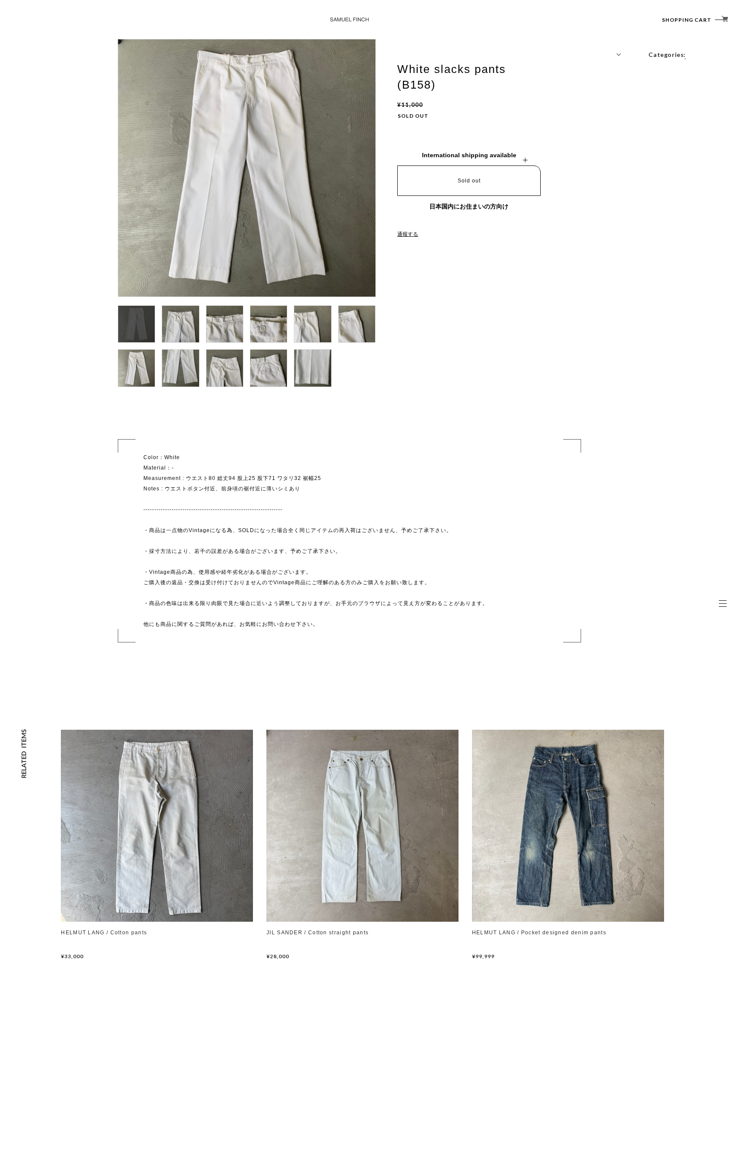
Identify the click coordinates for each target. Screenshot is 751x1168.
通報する (407, 234)
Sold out (469, 181)
